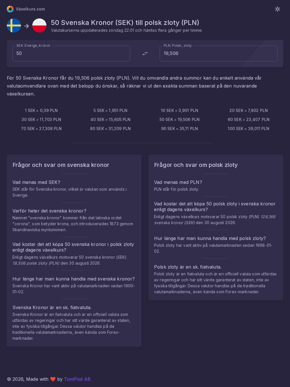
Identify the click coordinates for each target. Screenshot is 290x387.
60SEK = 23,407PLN (249, 119)
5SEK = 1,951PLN (110, 110)
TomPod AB (77, 379)
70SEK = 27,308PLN (41, 128)
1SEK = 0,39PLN (41, 110)
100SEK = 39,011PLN (248, 128)
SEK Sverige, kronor (33, 45)
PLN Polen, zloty (178, 45)
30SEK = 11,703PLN (41, 119)
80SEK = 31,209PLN (110, 128)
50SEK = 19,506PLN (179, 119)
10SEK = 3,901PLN (179, 110)
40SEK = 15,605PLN (110, 119)
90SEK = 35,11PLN (179, 128)
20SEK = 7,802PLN (248, 110)
